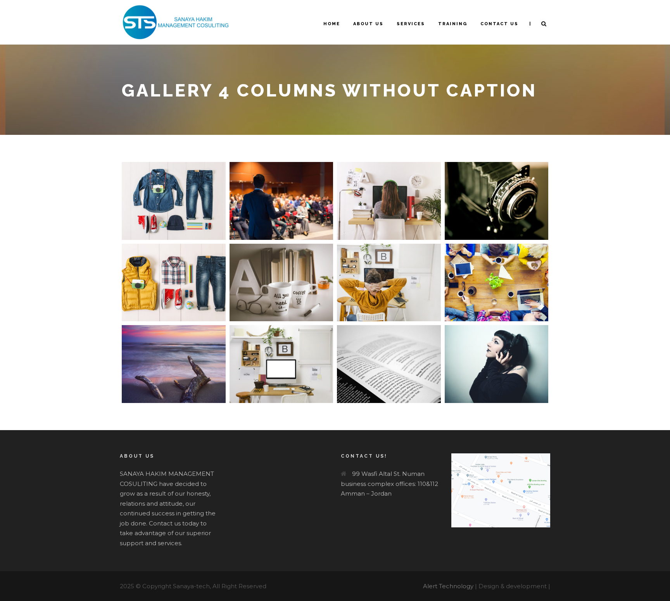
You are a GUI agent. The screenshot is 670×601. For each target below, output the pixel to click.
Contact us (499, 23)
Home (331, 23)
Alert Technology (448, 586)
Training (452, 23)
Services (411, 23)
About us (368, 23)
